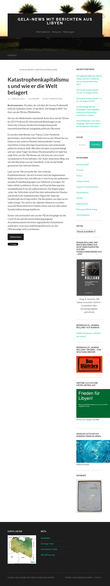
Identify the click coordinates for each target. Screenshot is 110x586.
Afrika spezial (82, 164)
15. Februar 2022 (16, 99)
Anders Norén (84, 577)
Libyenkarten (82, 192)
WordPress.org (48, 554)
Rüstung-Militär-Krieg (86, 209)
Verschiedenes (83, 215)
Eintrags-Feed (47, 543)
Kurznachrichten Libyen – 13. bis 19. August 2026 (88, 91)
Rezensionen (82, 203)
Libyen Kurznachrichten (87, 187)
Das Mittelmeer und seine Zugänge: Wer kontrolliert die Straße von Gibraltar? (88, 123)
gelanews (33, 99)
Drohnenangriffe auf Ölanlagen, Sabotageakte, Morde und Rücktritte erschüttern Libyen (88, 110)
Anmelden (45, 538)
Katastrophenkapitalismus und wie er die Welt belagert (38, 86)
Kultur (79, 175)
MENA (79, 198)
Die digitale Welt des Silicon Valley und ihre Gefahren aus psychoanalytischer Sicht (89, 80)
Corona (79, 170)
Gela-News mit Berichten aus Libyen (55, 21)
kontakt (12, 55)
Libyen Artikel (82, 181)
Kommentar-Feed (49, 549)
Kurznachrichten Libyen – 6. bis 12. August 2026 (89, 99)
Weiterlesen (15, 237)
